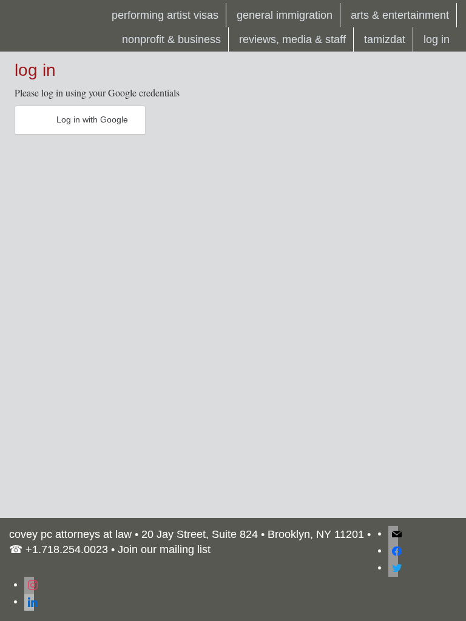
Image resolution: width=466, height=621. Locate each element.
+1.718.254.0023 (66, 549)
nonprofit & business (171, 39)
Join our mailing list (164, 549)
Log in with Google (91, 119)
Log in (437, 39)
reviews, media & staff (292, 39)
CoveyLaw (39, 15)
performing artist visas (165, 15)
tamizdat (384, 39)
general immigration (285, 15)
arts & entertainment (400, 15)
